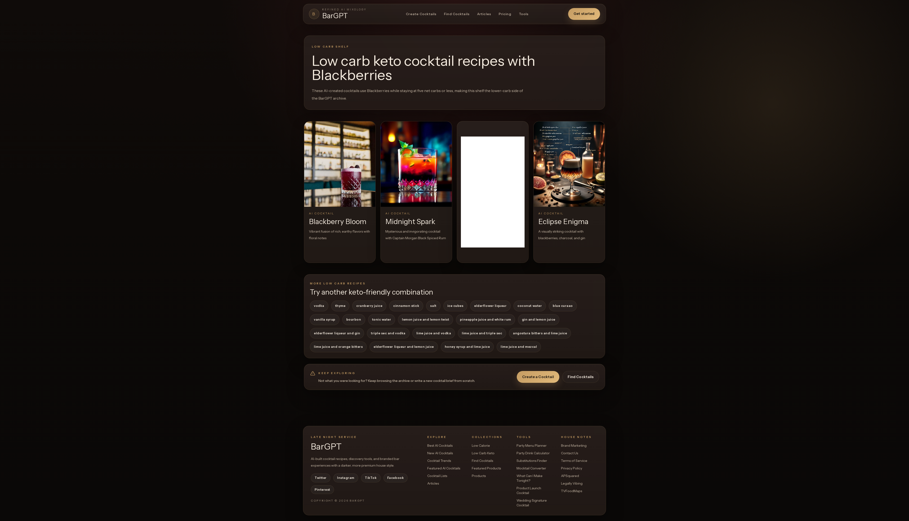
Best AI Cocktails (440, 445)
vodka (319, 306)
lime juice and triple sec (482, 333)
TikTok (371, 478)
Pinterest (322, 489)
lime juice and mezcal (519, 347)
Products (479, 476)
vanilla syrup (324, 319)
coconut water (529, 306)
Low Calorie (481, 445)
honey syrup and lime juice (467, 347)
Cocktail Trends (439, 461)
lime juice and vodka (433, 333)
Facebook (395, 478)
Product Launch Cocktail (529, 490)
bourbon (353, 319)
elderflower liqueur (490, 306)
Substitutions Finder (532, 461)
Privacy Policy (571, 468)
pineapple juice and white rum (485, 319)
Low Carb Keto (483, 453)
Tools (524, 14)
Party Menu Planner (532, 445)
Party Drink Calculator (533, 453)
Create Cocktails (421, 14)
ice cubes (455, 306)
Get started (584, 13)
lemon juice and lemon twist (425, 319)
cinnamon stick (406, 306)
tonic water (381, 319)
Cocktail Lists (437, 476)
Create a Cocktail (538, 377)
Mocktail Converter (531, 468)
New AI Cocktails (440, 453)
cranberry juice (369, 306)
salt (433, 306)
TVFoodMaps (571, 491)
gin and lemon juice (538, 319)
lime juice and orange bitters (338, 347)
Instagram (345, 478)
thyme (340, 306)
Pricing (505, 14)
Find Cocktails (457, 14)
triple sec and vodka (388, 333)
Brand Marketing (574, 445)
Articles (484, 14)
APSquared (570, 476)
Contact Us (569, 453)
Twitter (321, 478)
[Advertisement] (493, 192)
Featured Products (486, 468)
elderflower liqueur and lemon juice (404, 347)
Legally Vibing (572, 483)
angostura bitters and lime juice (540, 333)
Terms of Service (574, 461)
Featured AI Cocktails (443, 468)
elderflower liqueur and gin (337, 333)
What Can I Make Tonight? (530, 478)
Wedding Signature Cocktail (532, 502)
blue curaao (563, 306)
